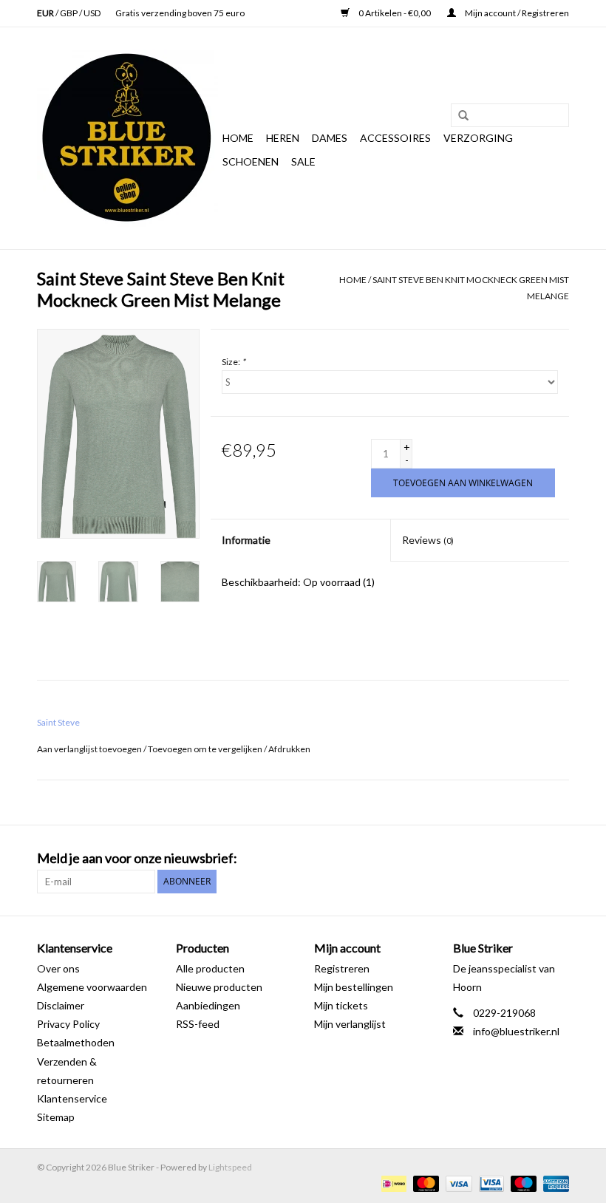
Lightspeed (230, 1167)
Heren (282, 138)
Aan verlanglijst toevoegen (89, 748)
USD (92, 12)
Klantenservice (72, 1098)
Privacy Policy (68, 1024)
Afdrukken (289, 748)
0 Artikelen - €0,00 (394, 12)
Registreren (342, 968)
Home (237, 138)
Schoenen (250, 161)
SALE (303, 161)
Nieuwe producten (219, 987)
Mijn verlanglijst (350, 1024)
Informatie (246, 540)
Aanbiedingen (208, 1005)
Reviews (428, 540)
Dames (329, 138)
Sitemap (56, 1117)
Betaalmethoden (76, 1042)
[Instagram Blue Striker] (557, 858)
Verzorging (478, 138)
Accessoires (395, 138)
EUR (46, 12)
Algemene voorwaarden (92, 987)
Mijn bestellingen (353, 987)
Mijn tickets (341, 1005)
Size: (233, 361)
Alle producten (210, 968)
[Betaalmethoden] (392, 1182)
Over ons (58, 968)
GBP (69, 12)
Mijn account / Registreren (516, 12)
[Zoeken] (458, 116)
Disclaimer (60, 1005)
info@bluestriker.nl (516, 1031)
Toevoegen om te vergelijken (206, 748)
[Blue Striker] (127, 138)
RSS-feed (197, 1024)
